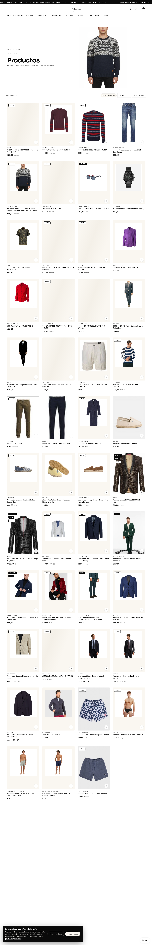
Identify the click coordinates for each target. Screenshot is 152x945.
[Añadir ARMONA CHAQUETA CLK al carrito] (71, 727)
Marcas (70, 16)
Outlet (82, 16)
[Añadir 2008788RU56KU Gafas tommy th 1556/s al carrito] (106, 201)
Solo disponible (109, 95)
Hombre (30, 16)
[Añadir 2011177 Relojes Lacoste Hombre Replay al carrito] (142, 201)
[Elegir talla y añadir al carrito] (71, 142)
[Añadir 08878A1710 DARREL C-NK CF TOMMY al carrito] (106, 142)
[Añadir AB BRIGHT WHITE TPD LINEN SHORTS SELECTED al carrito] (106, 377)
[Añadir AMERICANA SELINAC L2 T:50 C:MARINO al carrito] (71, 668)
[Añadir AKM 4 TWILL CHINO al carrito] (36, 436)
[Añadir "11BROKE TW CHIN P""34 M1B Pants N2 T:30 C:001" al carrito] (36, 142)
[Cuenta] (130, 9)
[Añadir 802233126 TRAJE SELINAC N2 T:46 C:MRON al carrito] (106, 318)
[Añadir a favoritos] (36, 105)
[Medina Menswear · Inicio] (76, 9)
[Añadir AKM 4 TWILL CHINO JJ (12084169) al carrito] (71, 436)
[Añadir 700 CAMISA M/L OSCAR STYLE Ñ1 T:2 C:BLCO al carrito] (71, 318)
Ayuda (106, 16)
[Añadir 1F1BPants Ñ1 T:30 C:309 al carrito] (71, 201)
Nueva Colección (15, 16)
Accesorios (57, 16)
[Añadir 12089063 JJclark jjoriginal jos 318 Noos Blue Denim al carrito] (142, 142)
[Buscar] (124, 9)
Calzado (43, 16)
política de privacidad (13, 939)
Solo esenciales (56, 934)
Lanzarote (94, 16)
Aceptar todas (72, 934)
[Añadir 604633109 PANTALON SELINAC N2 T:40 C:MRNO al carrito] (71, 260)
